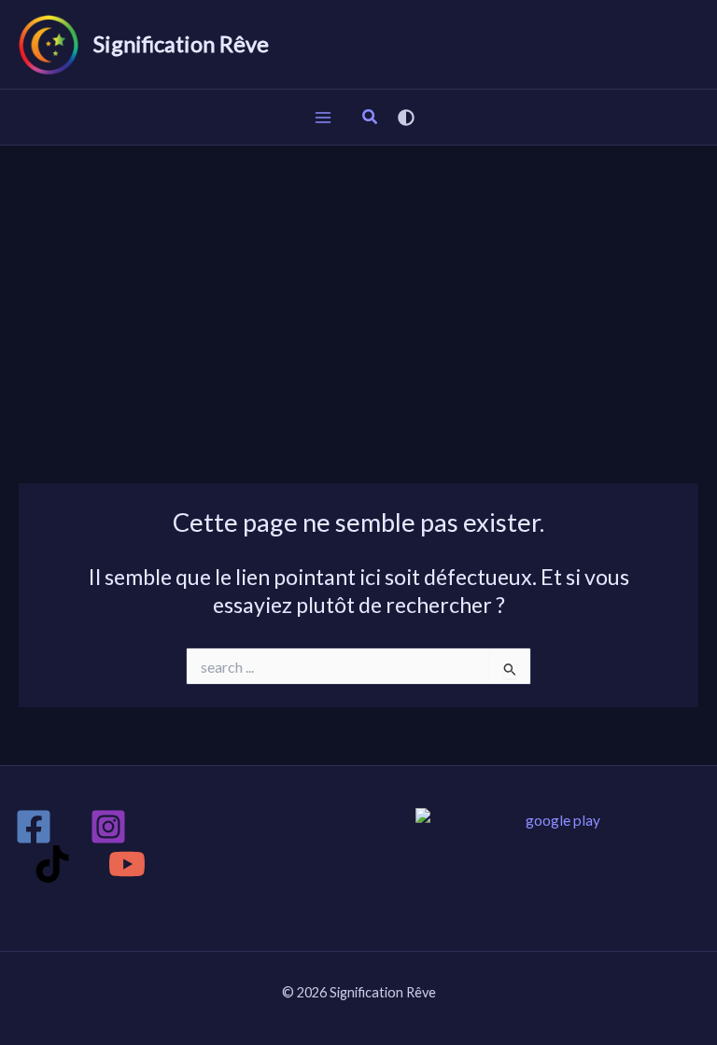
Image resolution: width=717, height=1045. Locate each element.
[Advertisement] (358, 285)
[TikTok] (52, 864)
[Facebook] (33, 826)
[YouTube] (127, 864)
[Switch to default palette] (406, 117)
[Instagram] (108, 826)
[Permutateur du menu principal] (322, 117)
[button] (370, 118)
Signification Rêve (181, 44)
